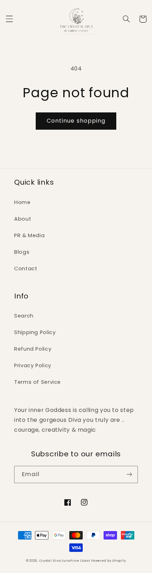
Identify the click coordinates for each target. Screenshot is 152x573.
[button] (9, 19)
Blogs (21, 251)
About (22, 218)
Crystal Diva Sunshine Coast (64, 561)
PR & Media (29, 235)
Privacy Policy (32, 365)
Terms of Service (37, 382)
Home (22, 202)
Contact (25, 268)
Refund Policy (32, 348)
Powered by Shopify (108, 561)
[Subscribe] (129, 474)
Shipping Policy (34, 332)
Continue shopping (76, 121)
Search (24, 315)
